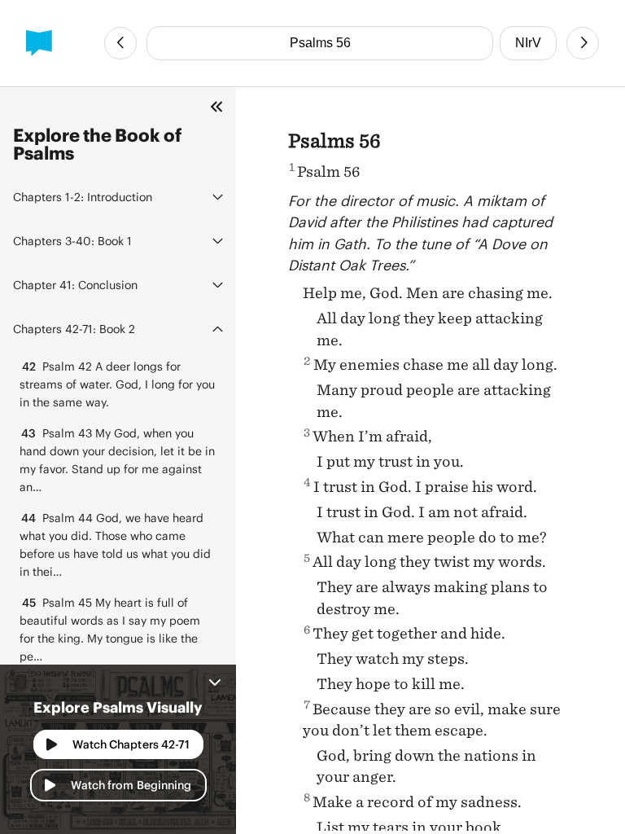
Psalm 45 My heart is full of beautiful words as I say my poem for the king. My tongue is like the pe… (110, 629)
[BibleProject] (39, 43)
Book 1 (72, 241)
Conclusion (75, 285)
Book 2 (74, 329)
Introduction (82, 197)
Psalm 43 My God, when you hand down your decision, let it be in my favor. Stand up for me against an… (117, 460)
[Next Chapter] (582, 43)
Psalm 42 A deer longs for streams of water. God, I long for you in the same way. (117, 384)
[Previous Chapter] (120, 43)
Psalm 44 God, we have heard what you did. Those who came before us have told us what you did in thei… (115, 544)
